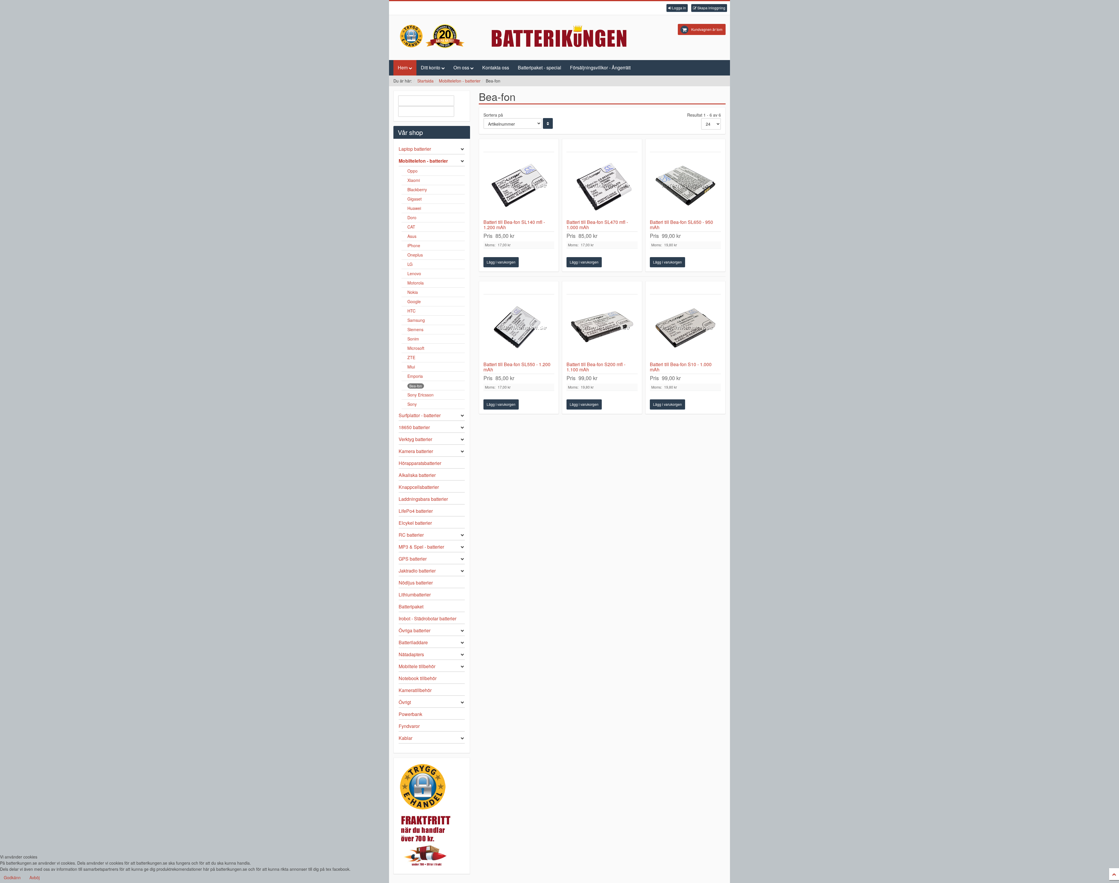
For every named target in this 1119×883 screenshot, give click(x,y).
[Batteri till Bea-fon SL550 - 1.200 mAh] (519, 328)
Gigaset (414, 199)
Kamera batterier (416, 451)
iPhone (413, 245)
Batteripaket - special (539, 67)
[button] (677, 8)
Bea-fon (415, 385)
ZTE (411, 357)
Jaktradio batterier (417, 570)
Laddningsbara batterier (423, 499)
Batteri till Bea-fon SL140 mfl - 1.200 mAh (514, 225)
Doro (411, 217)
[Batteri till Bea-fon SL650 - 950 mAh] (685, 186)
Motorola (415, 283)
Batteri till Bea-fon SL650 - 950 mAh (681, 225)
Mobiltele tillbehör (417, 666)
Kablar (405, 738)
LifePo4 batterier (416, 511)
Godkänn (12, 877)
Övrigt (405, 702)
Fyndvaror (409, 726)
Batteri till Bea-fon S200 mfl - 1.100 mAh (595, 367)
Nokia (412, 292)
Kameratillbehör (415, 690)
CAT (411, 227)
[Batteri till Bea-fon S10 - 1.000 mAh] (685, 328)
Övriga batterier (414, 630)
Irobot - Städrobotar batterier (427, 618)
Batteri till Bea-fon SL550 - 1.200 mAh (516, 367)
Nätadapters (411, 654)
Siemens (415, 329)
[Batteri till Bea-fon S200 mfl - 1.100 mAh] (602, 328)
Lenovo (414, 273)
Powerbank (410, 714)
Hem (403, 67)
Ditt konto (430, 67)
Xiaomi (413, 180)
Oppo (412, 171)
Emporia (415, 376)
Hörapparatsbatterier (420, 463)
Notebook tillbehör (418, 678)
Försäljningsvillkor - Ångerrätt (600, 67)
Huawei (414, 208)
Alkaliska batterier (417, 475)
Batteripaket (411, 606)
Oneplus (415, 255)
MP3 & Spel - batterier (421, 546)
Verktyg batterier (415, 439)
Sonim (413, 339)
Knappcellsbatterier (419, 487)
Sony (412, 404)
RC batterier (411, 534)
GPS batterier (413, 558)
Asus (411, 236)
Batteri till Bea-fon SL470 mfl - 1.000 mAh (597, 225)
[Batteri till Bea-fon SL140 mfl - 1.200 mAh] (519, 186)
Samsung (416, 320)
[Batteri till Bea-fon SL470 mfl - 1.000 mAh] (602, 186)
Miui (411, 367)
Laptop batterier (415, 148)
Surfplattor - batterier (420, 415)
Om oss (461, 67)
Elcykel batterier (415, 522)
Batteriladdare (413, 642)
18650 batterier (414, 427)
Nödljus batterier (416, 582)
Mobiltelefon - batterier (460, 81)
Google (414, 301)
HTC (411, 311)
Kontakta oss (495, 67)
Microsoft (415, 348)
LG (410, 264)
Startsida (425, 81)
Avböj (34, 877)
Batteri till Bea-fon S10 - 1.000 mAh (681, 367)
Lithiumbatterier (415, 594)
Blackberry (417, 189)
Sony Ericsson (420, 395)
